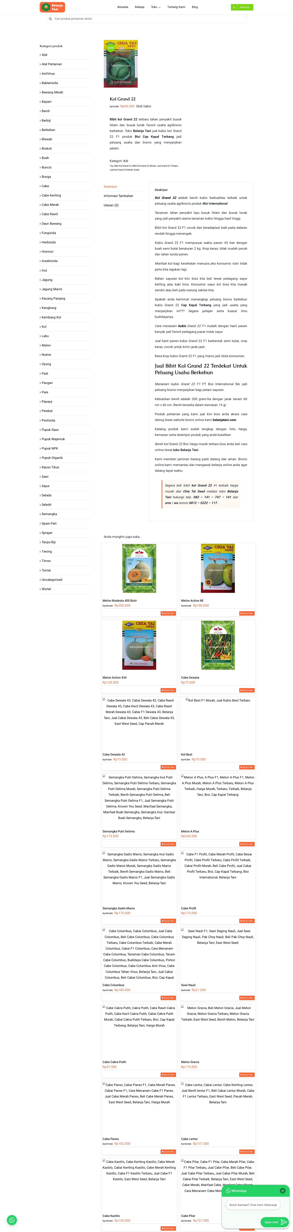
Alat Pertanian (52, 64)
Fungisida (49, 233)
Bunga (46, 176)
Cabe (45, 186)
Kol (125, 161)
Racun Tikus (50, 467)
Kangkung (49, 307)
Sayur (46, 486)
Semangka (49, 514)
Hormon (48, 251)
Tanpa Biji (49, 542)
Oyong (46, 364)
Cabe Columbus (113, 985)
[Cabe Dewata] (218, 646)
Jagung (47, 279)
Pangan (47, 383)
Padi (45, 373)
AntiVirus (48, 73)
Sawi (45, 476)
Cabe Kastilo (111, 1216)
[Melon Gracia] (218, 1030)
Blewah (47, 139)
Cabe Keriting (51, 195)
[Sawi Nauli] (218, 953)
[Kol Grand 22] (139, 64)
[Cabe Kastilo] (139, 1184)
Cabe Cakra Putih (114, 1062)
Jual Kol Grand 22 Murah (121, 169)
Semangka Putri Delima (119, 831)
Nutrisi (46, 354)
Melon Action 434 (114, 677)
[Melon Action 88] (218, 569)
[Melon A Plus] (218, 800)
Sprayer (47, 532)
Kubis (137, 169)
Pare (45, 392)
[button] (12, 1220)
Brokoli (47, 148)
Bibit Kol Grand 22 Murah (144, 165)
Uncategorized (52, 579)
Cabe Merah (50, 204)
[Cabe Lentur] (218, 1107)
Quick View (169, 613)
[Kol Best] (218, 723)
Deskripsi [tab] (110, 186)
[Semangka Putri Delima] (139, 800)
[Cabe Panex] (139, 1107)
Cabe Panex (111, 1139)
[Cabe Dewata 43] (139, 723)
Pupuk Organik (52, 457)
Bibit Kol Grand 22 (122, 165)
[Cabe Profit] (218, 876)
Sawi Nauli (188, 985)
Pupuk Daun (50, 429)
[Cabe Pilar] (218, 1184)
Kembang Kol (51, 317)
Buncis (47, 167)
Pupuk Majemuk (53, 439)
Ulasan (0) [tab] (111, 205)
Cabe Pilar (188, 1216)
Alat (44, 54)
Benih (46, 111)
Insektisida (49, 261)
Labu (45, 336)
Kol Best (186, 754)
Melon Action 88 (192, 600)
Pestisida (48, 420)
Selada (46, 495)
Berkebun (48, 130)
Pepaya (47, 401)
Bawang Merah (52, 92)
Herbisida (49, 242)
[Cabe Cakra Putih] (139, 1030)
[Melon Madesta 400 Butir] (139, 569)
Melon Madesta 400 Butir (120, 600)
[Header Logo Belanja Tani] (52, 3)
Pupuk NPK (50, 448)
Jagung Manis (52, 289)
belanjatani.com (224, 420)
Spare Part (49, 523)
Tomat (46, 570)
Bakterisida (50, 83)
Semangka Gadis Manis (119, 908)
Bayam (47, 101)
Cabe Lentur (189, 1139)
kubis (182, 326)
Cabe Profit (188, 908)
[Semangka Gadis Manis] (139, 876)
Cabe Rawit (50, 214)
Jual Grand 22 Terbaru (167, 165)
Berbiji (46, 120)
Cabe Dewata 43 (114, 754)
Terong (47, 551)
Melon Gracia (190, 1062)
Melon (46, 345)
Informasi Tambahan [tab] (118, 196)
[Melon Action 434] (139, 646)
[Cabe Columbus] (139, 953)
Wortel (46, 589)
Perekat (47, 411)
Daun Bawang (51, 223)
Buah (45, 158)
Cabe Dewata (190, 677)
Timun (46, 561)
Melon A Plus (190, 831)
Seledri (47, 504)
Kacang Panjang (53, 298)
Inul (44, 270)
